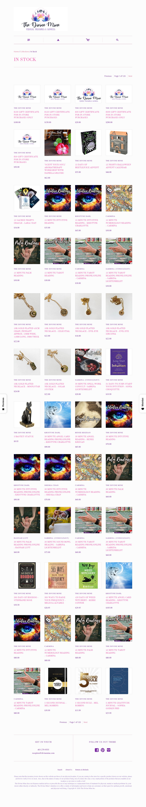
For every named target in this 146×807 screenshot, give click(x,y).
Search (60, 769)
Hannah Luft (21, 538)
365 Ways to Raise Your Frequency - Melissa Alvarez (54, 600)
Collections (24, 51)
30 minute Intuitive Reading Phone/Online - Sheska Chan (57, 492)
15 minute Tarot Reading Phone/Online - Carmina (88, 276)
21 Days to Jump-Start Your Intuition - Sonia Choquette (119, 387)
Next (130, 76)
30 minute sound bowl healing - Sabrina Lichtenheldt (57, 545)
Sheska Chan (51, 485)
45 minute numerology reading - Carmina (57, 653)
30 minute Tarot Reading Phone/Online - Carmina (88, 545)
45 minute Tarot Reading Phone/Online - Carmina (27, 706)
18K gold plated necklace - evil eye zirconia (117, 331)
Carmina (110, 216)
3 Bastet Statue (24, 436)
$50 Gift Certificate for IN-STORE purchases (26, 159)
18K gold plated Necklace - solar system (54, 387)
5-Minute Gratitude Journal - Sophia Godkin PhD (118, 706)
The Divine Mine (22, 108)
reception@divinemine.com (43, 753)
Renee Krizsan (83, 432)
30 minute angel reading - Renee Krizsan (84, 439)
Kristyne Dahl (83, 216)
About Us (68, 769)
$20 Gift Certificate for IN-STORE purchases (87, 115)
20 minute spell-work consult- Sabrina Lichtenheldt (88, 387)
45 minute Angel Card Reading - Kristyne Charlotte (118, 600)
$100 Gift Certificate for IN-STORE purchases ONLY (26, 115)
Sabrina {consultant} (118, 269)
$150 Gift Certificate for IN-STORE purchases (57, 115)
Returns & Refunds (82, 769)
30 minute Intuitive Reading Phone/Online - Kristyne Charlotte (27, 492)
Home (16, 51)
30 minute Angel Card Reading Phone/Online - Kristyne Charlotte (57, 439)
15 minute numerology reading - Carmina (118, 223)
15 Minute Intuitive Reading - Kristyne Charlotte (86, 223)
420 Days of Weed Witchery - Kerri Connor (85, 600)
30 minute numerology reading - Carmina (87, 492)
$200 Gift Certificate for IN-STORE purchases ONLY (118, 115)
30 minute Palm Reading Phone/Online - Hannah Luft (27, 545)
